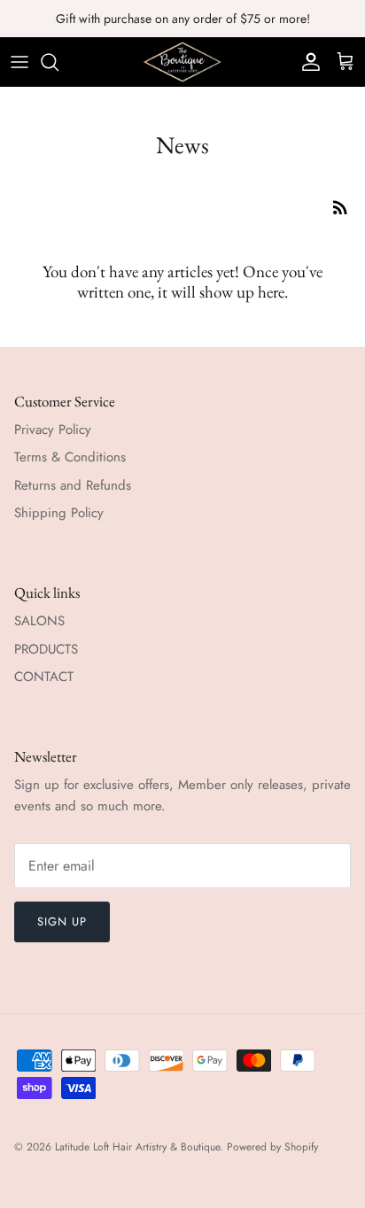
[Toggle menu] (19, 62)
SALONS (39, 621)
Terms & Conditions (70, 457)
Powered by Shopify (272, 1147)
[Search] (58, 62)
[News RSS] (340, 207)
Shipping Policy (59, 513)
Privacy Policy (52, 429)
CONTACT (44, 676)
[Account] (306, 62)
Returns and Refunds (72, 485)
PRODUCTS (46, 649)
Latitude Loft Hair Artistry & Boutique (137, 1147)
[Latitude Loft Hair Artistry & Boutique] (182, 62)
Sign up (62, 921)
